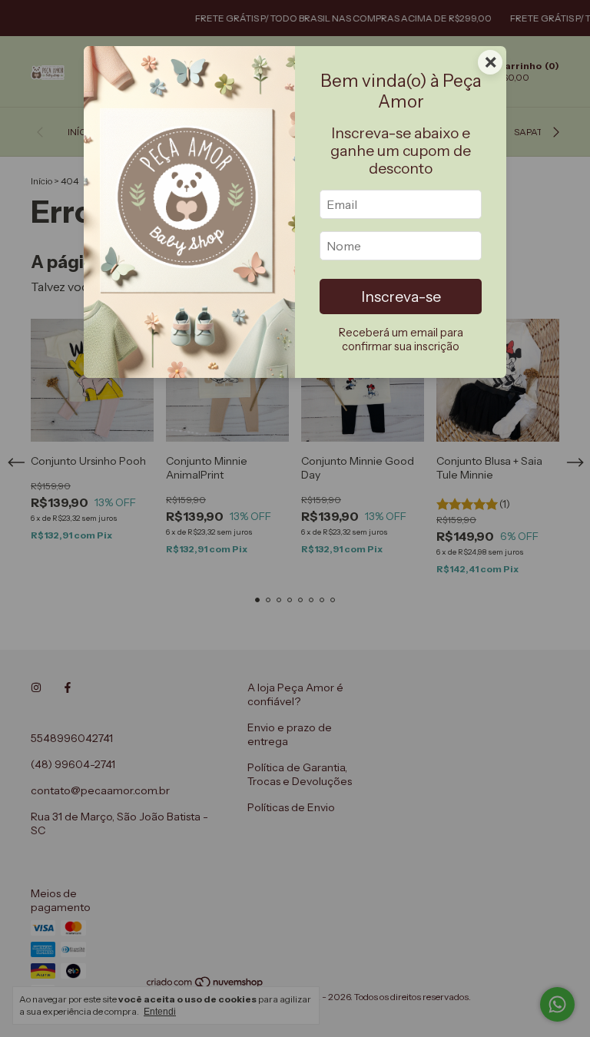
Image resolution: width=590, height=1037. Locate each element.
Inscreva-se (401, 296)
